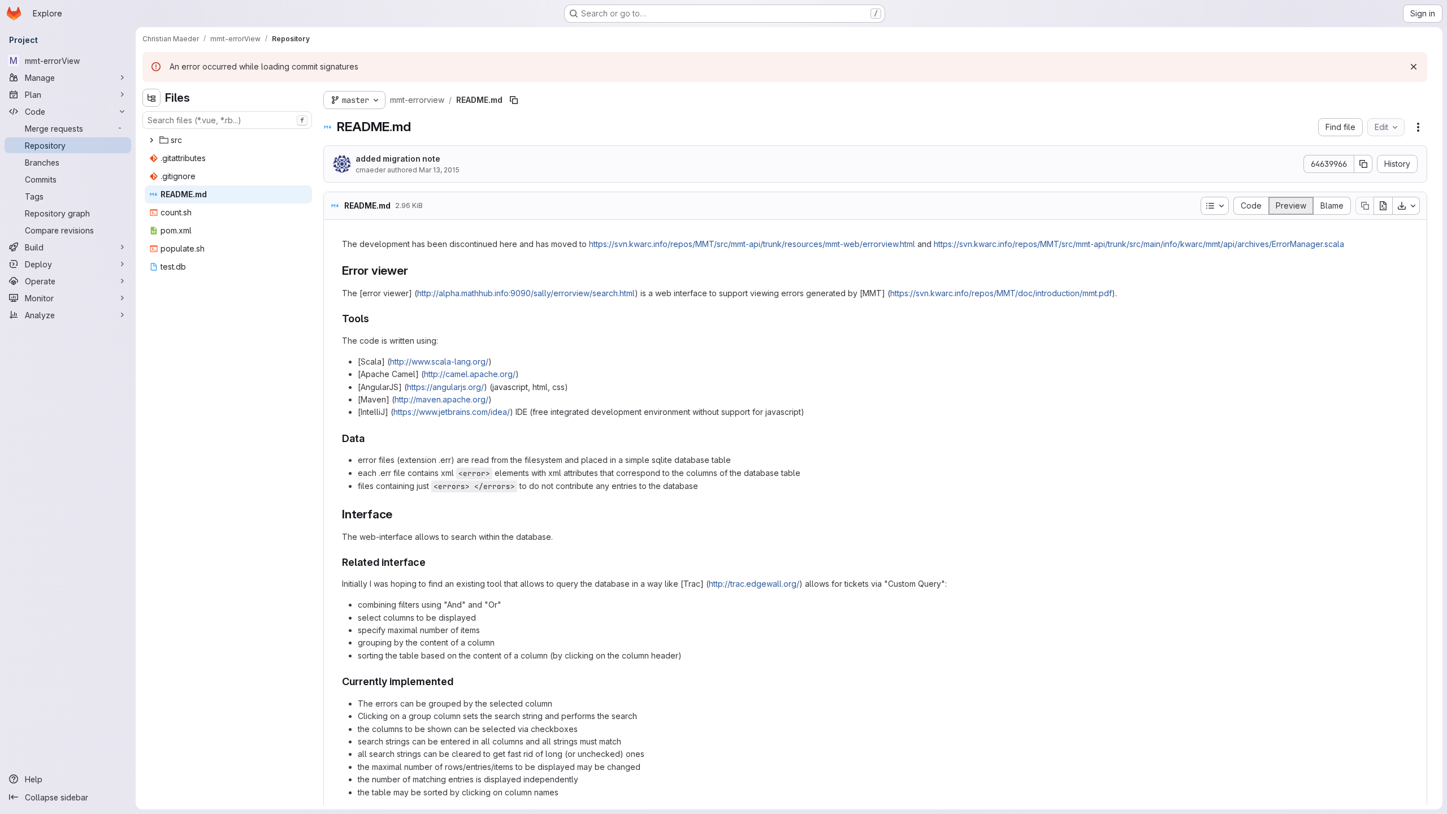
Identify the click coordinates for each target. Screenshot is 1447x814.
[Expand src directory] (151, 140)
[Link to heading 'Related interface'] (431, 562)
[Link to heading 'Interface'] (398, 514)
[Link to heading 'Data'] (370, 438)
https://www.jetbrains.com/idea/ (451, 412)
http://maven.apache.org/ (441, 399)
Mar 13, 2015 (439, 170)
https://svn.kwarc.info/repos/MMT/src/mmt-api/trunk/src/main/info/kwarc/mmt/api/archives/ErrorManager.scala (1139, 244)
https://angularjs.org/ (445, 387)
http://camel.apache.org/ (469, 374)
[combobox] (227, 120)
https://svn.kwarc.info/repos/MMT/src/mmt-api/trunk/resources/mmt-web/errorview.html (752, 244)
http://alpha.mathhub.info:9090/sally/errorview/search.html (526, 293)
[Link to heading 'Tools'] (374, 318)
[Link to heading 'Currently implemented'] (459, 681)
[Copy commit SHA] (1363, 164)
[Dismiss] (1413, 66)
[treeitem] (228, 140)
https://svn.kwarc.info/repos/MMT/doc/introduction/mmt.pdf (1001, 293)
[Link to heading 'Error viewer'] (414, 270)
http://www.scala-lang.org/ (439, 361)
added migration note (398, 158)
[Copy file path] (514, 100)
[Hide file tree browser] (151, 98)
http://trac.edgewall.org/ (754, 583)
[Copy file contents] (1364, 206)
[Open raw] (1383, 206)
